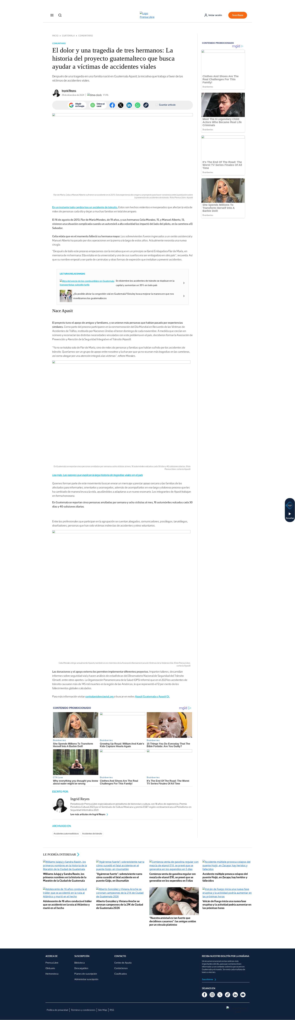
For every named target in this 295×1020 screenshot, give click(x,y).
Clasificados (120, 973)
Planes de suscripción (85, 973)
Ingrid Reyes (69, 90)
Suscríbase (237, 15)
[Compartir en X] (121, 105)
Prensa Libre (51, 962)
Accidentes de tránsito (92, 833)
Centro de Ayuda (123, 962)
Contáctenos (121, 968)
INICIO (55, 35)
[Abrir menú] (52, 15)
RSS (112, 1009)
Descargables (81, 968)
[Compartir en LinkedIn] (129, 105)
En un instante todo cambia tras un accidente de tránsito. (85, 207)
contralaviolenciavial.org (99, 696)
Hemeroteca (51, 973)
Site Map (102, 1009)
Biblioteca (79, 962)
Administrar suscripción (86, 979)
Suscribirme (207, 979)
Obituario (50, 968)
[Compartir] (138, 105)
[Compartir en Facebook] (112, 105)
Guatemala (68, 35)
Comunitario (85, 35)
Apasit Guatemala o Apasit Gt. (152, 696)
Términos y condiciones (83, 1009)
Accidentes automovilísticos (66, 833)
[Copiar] (146, 105)
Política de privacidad (57, 1009)
